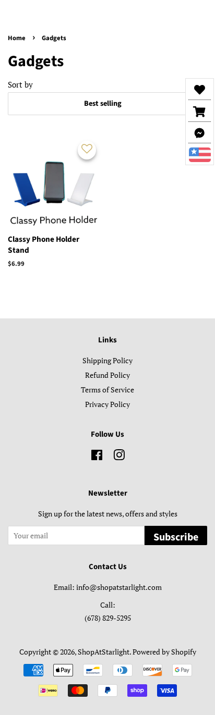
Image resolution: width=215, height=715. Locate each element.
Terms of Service (107, 390)
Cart (199, 14)
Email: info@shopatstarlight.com (108, 587)
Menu (31, 14)
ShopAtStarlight (103, 652)
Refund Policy (107, 375)
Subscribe (175, 537)
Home (17, 38)
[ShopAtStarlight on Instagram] (119, 457)
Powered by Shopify (164, 652)
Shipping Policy (107, 360)
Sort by (20, 84)
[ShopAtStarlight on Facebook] (97, 457)
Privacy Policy (107, 404)
